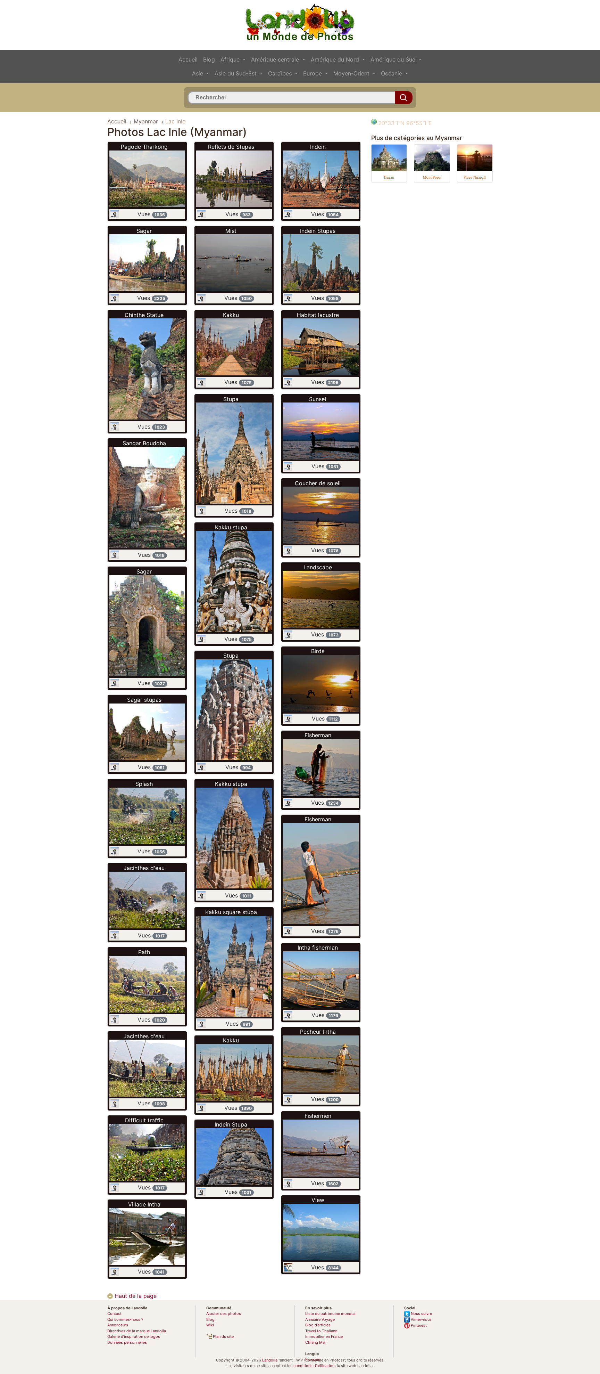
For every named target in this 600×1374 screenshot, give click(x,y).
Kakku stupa (231, 527)
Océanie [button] (392, 73)
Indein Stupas (317, 230)
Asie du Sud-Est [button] (236, 73)
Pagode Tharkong (144, 146)
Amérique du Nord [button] (336, 59)
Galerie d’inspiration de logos (133, 1336)
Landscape (317, 567)
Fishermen (318, 1115)
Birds (317, 651)
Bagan (389, 177)
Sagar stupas (144, 699)
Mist (230, 230)
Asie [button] (198, 73)
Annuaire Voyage (320, 1319)
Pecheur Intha (318, 1031)
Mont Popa (432, 177)
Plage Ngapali (475, 177)
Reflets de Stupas (231, 146)
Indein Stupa (231, 1124)
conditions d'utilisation (313, 1365)
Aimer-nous (421, 1319)
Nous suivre (421, 1313)
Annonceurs (117, 1325)
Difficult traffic (144, 1120)
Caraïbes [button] (280, 73)
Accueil (188, 59)
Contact (114, 1313)
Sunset (318, 399)
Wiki (210, 1325)
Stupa (231, 399)
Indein (318, 146)
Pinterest (418, 1325)
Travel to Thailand (321, 1330)
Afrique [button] (230, 59)
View (317, 1199)
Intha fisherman (318, 947)
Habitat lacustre (318, 314)
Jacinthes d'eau (144, 867)
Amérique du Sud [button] (393, 59)
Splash (144, 783)
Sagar (144, 230)
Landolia (269, 1360)
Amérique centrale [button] (276, 59)
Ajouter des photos (223, 1313)
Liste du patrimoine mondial (330, 1313)
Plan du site (223, 1336)
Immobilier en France (324, 1336)
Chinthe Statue (144, 314)
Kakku (231, 314)
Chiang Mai (315, 1342)
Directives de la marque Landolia (136, 1330)
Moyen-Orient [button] (352, 73)
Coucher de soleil (318, 483)
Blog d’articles (318, 1325)
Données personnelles (127, 1342)
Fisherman (318, 735)
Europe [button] (313, 73)
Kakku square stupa (231, 912)
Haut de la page (135, 1295)
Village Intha (144, 1204)
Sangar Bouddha (144, 443)
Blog (209, 59)
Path (144, 952)
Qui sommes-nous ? (125, 1319)
